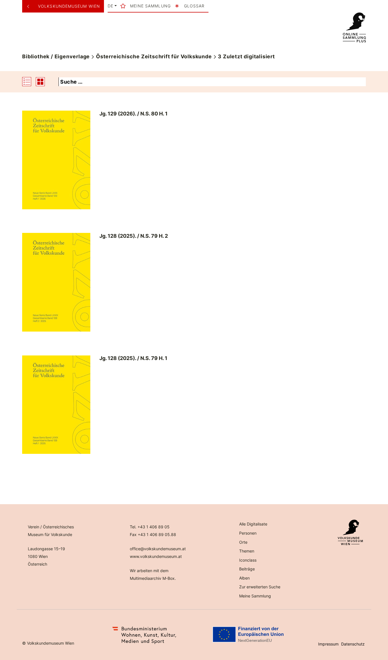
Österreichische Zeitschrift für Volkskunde (154, 56)
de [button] (110, 6)
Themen (246, 551)
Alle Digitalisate (253, 524)
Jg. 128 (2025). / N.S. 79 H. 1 (133, 358)
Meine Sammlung (255, 595)
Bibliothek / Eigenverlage (56, 56)
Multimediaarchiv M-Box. (153, 578)
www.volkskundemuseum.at (156, 556)
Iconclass (247, 560)
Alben (244, 578)
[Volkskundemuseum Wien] (30, 6)
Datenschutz (353, 644)
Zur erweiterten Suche (259, 586)
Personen (247, 533)
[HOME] (354, 28)
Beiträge (247, 568)
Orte (243, 542)
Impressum (328, 644)
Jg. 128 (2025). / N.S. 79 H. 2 (133, 236)
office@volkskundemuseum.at (158, 548)
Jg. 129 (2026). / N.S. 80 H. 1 (133, 114)
